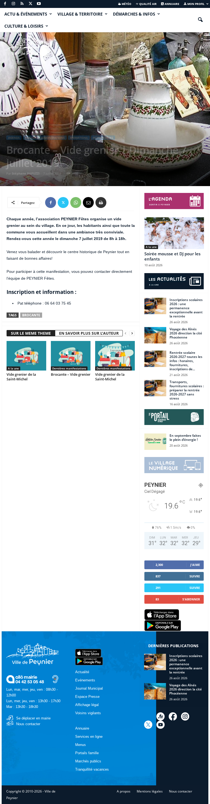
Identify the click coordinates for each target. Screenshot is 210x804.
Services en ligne (89, 736)
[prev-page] (125, 333)
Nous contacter (28, 724)
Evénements (85, 680)
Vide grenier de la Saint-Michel (21, 376)
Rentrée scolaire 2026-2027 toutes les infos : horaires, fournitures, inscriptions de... (186, 360)
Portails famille (87, 753)
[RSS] (22, 4)
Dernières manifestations (45, 138)
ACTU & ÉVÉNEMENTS (25, 14)
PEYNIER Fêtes (103, 138)
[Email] (88, 202)
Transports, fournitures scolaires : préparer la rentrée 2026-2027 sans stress (187, 390)
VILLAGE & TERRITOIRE (80, 14)
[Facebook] (5, 4)
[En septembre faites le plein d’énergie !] (155, 441)
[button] (200, 20)
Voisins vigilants (88, 713)
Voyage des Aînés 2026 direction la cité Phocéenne (186, 333)
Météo (126, 4)
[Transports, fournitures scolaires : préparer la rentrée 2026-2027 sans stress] (155, 388)
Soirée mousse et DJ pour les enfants (172, 256)
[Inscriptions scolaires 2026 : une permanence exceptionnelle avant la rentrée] (155, 306)
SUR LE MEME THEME (31, 333)
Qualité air (147, 4)
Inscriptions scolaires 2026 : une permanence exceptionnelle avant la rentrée (186, 308)
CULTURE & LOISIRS (23, 26)
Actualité (82, 672)
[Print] (100, 202)
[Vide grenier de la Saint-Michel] (26, 356)
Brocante (31, 315)
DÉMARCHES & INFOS (134, 14)
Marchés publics (88, 761)
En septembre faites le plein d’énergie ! (185, 437)
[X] (30, 4)
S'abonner (191, 599)
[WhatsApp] (75, 202)
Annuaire (171, 4)
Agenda (14, 138)
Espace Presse (87, 697)
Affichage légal (87, 705)
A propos (123, 791)
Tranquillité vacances (92, 769)
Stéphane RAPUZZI (26, 173)
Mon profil (195, 4)
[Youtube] (39, 4)
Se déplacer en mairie (33, 718)
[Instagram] (13, 4)
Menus (80, 745)
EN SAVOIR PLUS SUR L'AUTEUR (89, 333)
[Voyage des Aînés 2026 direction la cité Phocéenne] (155, 335)
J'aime (195, 565)
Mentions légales (150, 791)
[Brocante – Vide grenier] (71, 356)
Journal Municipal (89, 688)
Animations (79, 138)
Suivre (194, 576)
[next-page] (132, 333)
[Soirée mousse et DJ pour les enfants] (174, 233)
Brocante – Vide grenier (71, 374)
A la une (13, 368)
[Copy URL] (113, 202)
